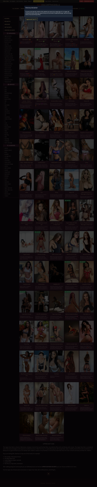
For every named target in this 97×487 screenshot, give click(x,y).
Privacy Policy (37, 14)
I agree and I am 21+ (31, 19)
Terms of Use (28, 14)
